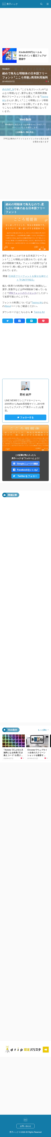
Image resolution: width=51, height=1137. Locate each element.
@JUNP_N (8, 89)
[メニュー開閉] (47, 4)
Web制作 (6, 69)
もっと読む (42, 730)
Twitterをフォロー (27, 476)
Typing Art (37, 302)
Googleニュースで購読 (27, 463)
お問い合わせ (25, 1126)
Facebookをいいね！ (27, 469)
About (8, 306)
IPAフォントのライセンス (22, 293)
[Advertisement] (25, 170)
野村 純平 (25, 394)
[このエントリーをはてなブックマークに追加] (31, 321)
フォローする (27, 417)
